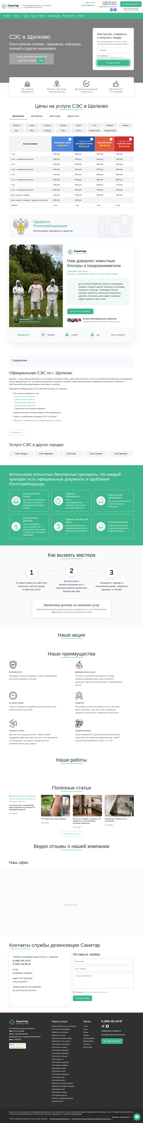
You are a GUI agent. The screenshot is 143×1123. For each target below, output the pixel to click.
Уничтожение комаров (60, 1065)
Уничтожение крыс (58, 1089)
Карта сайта (87, 1047)
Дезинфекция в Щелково (25, 405)
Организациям (54, 16)
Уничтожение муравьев (60, 1050)
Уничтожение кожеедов (60, 1074)
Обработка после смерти (61, 1041)
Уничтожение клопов (59, 1047)
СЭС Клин (71, 454)
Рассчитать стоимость (82, 311)
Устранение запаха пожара (62, 1038)
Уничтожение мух (58, 1077)
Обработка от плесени (60, 1032)
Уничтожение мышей (59, 1092)
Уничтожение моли (59, 1071)
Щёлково (91, 3)
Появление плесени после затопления (116, 820)
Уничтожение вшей (59, 1068)
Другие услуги (73, 116)
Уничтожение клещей (59, 1056)
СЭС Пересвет (46, 454)
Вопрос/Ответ (68, 16)
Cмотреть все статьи (71, 834)
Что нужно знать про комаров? (53, 819)
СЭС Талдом (21, 454)
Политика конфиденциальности (59, 1119)
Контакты (80, 16)
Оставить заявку (113, 63)
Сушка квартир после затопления (64, 1026)
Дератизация (55, 116)
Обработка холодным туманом (63, 1086)
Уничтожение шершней (60, 1062)
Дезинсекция (18, 116)
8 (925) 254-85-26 (109, 4)
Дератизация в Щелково (25, 399)
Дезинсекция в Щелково (25, 396)
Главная (7, 16)
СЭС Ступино (96, 454)
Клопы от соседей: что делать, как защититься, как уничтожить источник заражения (87, 821)
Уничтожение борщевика (61, 1029)
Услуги (16, 16)
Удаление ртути (57, 1101)
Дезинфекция (36, 116)
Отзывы (42, 16)
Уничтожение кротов (59, 1095)
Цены (26, 16)
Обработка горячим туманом (62, 1083)
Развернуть (16, 433)
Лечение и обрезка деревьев (62, 1098)
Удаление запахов (58, 1035)
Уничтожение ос (57, 1059)
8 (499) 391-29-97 (109, 2)
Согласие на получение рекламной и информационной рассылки (92, 1119)
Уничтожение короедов (60, 1053)
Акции (33, 16)
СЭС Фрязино (120, 454)
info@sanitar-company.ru (108, 6)
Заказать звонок (132, 4)
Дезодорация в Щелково (25, 402)
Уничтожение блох (58, 1080)
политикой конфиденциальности (112, 57)
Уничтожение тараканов (60, 1044)
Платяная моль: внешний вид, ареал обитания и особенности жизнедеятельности (22, 807)
